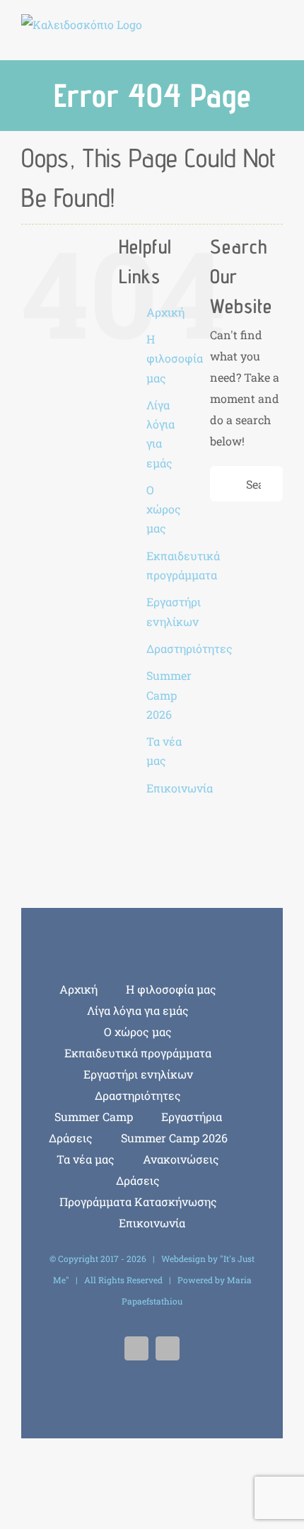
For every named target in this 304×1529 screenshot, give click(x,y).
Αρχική (165, 312)
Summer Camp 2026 (169, 694)
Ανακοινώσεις (181, 1159)
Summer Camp (93, 1116)
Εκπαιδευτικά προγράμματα (137, 1052)
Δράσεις (71, 1137)
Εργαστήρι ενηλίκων (138, 1074)
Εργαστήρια (191, 1116)
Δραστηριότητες (189, 648)
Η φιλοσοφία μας (174, 358)
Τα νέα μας (86, 1159)
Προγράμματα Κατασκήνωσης (138, 1201)
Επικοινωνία (179, 787)
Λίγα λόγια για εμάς (138, 1010)
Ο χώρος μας (163, 508)
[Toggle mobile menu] (277, 32)
